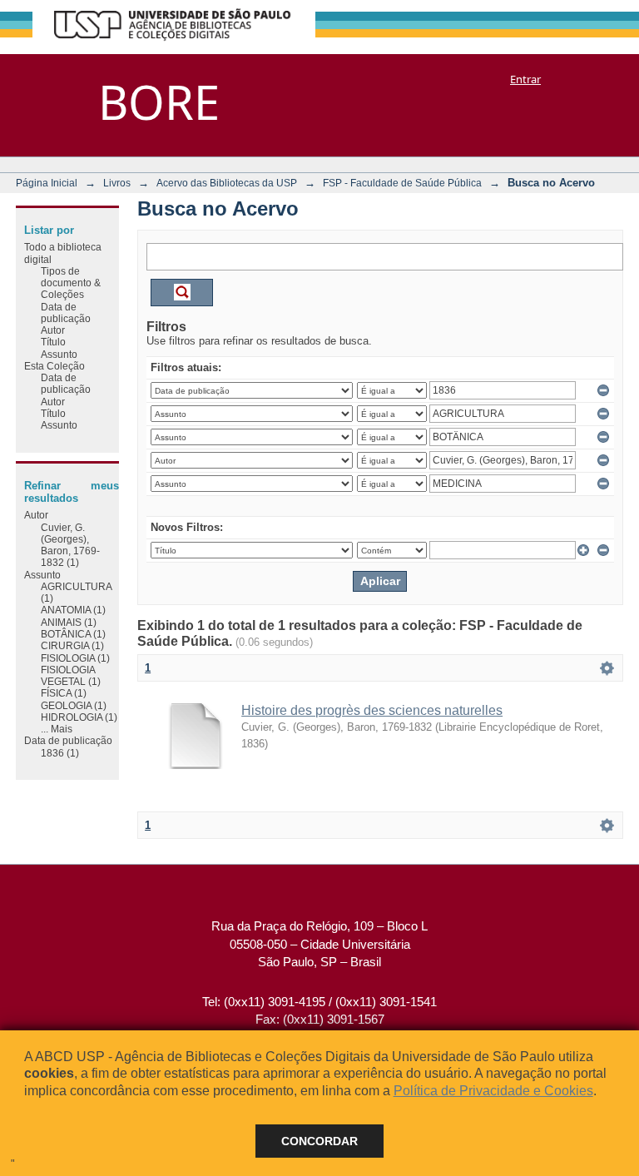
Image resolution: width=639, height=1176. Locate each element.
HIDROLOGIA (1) (79, 717)
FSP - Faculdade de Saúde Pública (402, 182)
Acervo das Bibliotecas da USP (226, 182)
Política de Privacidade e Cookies (493, 1091)
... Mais (56, 728)
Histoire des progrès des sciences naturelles (372, 710)
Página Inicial (46, 182)
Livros (117, 182)
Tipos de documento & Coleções (71, 282)
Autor (53, 330)
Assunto (59, 354)
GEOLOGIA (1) (73, 705)
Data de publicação (66, 312)
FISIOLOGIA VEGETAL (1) (71, 675)
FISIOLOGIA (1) (75, 658)
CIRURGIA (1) (72, 645)
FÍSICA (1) (64, 692)
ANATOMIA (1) (73, 609)
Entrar (525, 79)
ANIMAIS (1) (69, 622)
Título (53, 341)
